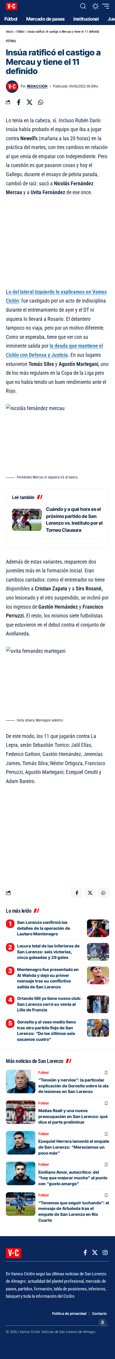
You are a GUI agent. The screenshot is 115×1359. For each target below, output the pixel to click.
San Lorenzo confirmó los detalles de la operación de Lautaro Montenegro (43, 928)
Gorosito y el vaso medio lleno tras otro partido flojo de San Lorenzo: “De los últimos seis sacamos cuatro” (46, 1030)
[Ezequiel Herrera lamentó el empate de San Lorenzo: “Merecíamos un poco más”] (20, 1143)
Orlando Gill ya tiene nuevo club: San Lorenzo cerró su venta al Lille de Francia (49, 1004)
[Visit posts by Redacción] (12, 86)
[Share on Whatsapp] (40, 102)
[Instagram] (105, 1252)
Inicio (9, 32)
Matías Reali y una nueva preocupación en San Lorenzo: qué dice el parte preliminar (73, 1116)
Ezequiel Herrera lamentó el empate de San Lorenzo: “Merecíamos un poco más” (73, 1147)
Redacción (37, 86)
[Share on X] (29, 102)
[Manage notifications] (102, 1322)
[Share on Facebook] (19, 102)
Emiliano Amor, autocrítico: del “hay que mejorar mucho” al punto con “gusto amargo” (72, 1178)
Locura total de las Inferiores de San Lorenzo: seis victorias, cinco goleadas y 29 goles (48, 951)
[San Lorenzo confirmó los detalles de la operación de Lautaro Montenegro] (98, 928)
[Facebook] (85, 1252)
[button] (83, 6)
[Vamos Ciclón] (11, 6)
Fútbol (20, 32)
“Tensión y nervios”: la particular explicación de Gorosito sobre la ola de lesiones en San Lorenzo (73, 1085)
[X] (95, 1252)
